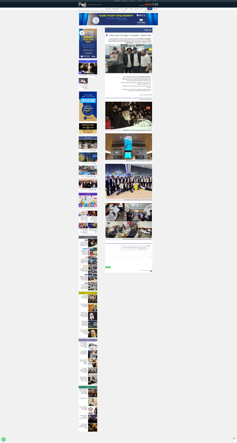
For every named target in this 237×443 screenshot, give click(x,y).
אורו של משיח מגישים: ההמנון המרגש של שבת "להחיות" (93, 219)
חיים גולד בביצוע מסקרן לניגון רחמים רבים (88, 207)
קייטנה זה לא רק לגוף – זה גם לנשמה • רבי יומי (88, 76)
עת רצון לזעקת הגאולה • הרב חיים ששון (84, 305)
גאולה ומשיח (88, 293)
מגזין (88, 340)
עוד (121, 8)
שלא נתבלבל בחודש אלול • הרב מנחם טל (83, 352)
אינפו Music (116, 8)
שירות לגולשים (85, 269)
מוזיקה (88, 194)
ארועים (131, 8)
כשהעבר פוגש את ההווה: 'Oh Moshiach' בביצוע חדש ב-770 (83, 231)
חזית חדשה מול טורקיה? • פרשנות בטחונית (83, 417)
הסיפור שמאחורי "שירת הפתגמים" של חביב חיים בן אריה (83, 219)
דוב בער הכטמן (97, 11)
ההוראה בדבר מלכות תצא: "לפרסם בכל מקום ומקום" (84, 323)
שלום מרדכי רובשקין (143, 94)
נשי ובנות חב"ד (147, 0)
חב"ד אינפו (154, 0)
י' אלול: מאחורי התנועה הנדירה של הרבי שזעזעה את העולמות (84, 314)
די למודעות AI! (83, 398)
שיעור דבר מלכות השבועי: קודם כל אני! (84, 297)
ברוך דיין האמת (103, 11)
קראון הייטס (85, 286)
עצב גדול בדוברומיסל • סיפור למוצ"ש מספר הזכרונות (83, 86)
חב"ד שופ (132, 0)
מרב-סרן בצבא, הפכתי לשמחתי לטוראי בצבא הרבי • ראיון (83, 379)
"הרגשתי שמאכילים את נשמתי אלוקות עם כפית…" (83, 370)
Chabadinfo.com (117, 0)
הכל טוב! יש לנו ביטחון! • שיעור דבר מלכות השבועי (84, 331)
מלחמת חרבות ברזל (86, 11)
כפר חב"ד (92, 11)
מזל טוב (136, 8)
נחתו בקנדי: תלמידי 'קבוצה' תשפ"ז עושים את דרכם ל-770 (84, 290)
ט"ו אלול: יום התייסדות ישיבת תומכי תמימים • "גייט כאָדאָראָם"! (84, 264)
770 (145, 8)
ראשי (111, 11)
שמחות (96, 187)
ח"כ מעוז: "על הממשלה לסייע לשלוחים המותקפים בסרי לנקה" (84, 248)
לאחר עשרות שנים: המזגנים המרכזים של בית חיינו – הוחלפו (84, 281)
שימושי (126, 8)
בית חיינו (80, 11)
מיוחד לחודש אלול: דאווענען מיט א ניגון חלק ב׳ (93, 231)
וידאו (141, 8)
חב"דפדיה (139, 0)
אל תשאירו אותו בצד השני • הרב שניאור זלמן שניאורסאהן (83, 391)
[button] (3, 439)
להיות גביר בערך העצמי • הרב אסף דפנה (83, 408)
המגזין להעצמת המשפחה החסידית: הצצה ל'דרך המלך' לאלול (83, 345)
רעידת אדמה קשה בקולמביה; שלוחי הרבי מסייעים (84, 255)
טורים (87, 387)
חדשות (149, 8)
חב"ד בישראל (125, 0)
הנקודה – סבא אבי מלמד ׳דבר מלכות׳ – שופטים (83, 361)
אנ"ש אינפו (108, 8)
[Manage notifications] (234, 438)
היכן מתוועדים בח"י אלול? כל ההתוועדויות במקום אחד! (84, 273)
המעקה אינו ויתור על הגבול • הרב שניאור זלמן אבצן (83, 426)
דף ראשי (155, 8)
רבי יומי (108, 11)
